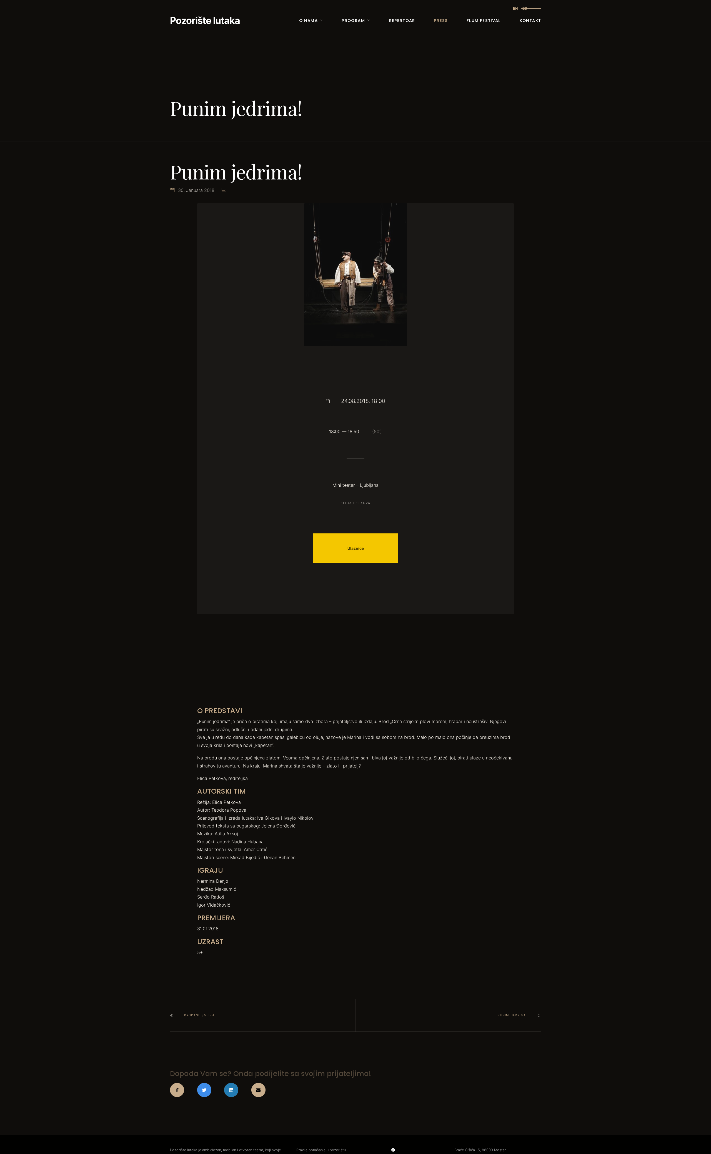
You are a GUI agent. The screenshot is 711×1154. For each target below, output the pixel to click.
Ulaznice (355, 548)
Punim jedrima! (512, 1015)
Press (441, 20)
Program (353, 20)
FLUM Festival (483, 20)
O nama (308, 20)
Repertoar (402, 20)
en (515, 8)
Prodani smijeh (199, 1015)
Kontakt (530, 20)
